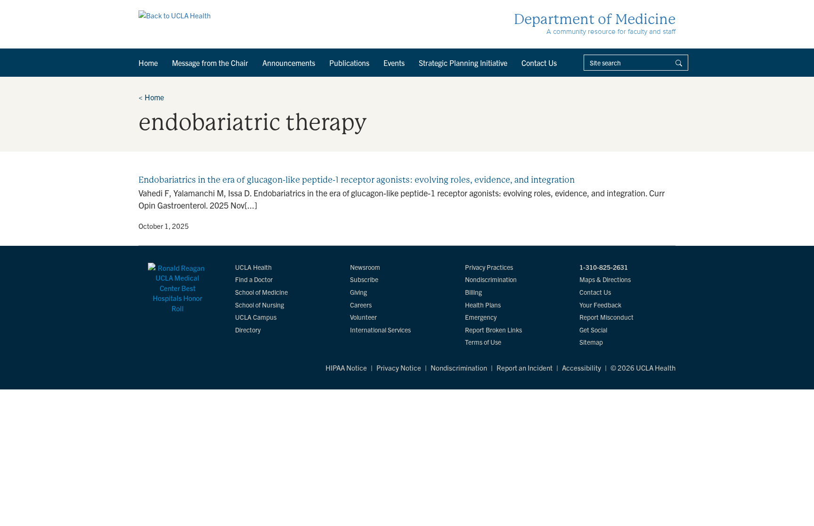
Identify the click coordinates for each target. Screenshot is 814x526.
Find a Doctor (254, 279)
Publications (349, 62)
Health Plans (483, 304)
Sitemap (591, 342)
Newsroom (365, 267)
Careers (361, 304)
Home (148, 62)
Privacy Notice (398, 367)
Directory (247, 329)
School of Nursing (259, 304)
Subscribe (364, 279)
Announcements (288, 62)
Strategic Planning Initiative (463, 62)
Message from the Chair (210, 62)
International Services (380, 329)
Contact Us (539, 62)
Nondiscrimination (491, 279)
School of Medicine (261, 292)
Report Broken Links (493, 329)
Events (394, 62)
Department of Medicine (595, 19)
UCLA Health (253, 267)
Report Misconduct (606, 317)
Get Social (593, 329)
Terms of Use (483, 342)
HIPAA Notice (346, 367)
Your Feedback (600, 304)
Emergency (481, 317)
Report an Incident (525, 367)
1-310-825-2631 (603, 267)
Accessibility (581, 367)
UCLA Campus (256, 317)
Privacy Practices (489, 267)
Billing (473, 292)
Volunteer (363, 317)
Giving (358, 292)
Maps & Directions (605, 279)
